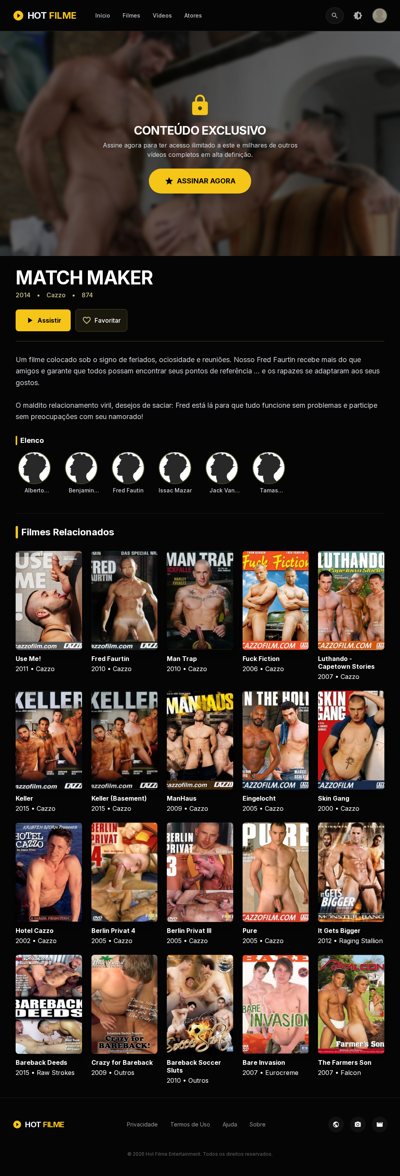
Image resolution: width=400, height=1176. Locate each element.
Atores (193, 15)
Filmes (131, 15)
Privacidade (142, 1124)
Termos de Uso (190, 1124)
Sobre (258, 1124)
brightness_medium (357, 15)
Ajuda (230, 1124)
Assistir (43, 320)
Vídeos (162, 15)
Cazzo (56, 295)
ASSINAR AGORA (200, 181)
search (335, 16)
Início (102, 15)
